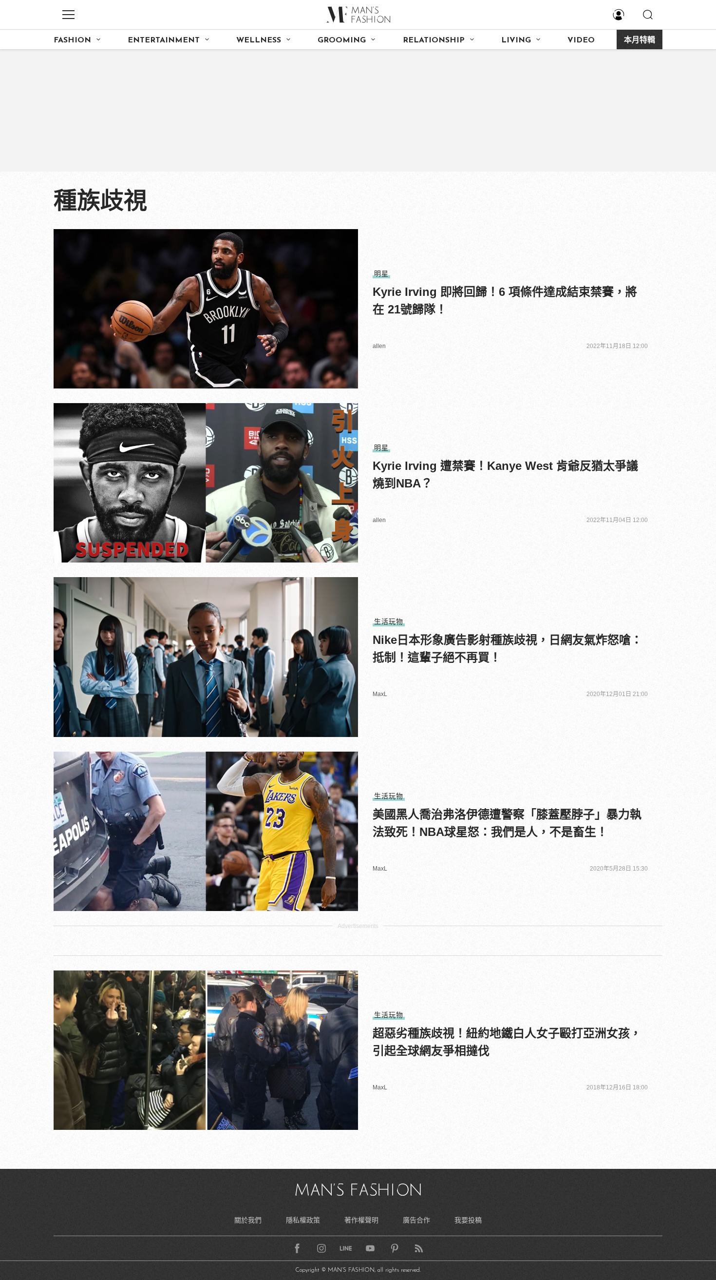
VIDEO (581, 40)
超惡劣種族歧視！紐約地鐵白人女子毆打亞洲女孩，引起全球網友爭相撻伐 (507, 1042)
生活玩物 (388, 621)
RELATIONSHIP (434, 40)
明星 (381, 273)
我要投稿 (468, 1220)
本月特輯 (639, 40)
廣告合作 (416, 1220)
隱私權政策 (303, 1220)
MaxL (380, 694)
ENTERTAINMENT (164, 40)
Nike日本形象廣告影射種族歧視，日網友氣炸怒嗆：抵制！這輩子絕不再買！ (507, 648)
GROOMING (342, 40)
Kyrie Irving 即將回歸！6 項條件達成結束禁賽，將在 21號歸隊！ (505, 300)
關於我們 (248, 1220)
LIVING (516, 40)
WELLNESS (258, 40)
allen (379, 346)
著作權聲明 (361, 1220)
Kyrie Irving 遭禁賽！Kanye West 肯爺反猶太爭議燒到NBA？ (505, 474)
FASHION (72, 40)
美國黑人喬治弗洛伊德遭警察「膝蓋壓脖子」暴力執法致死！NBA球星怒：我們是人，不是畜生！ (507, 823)
